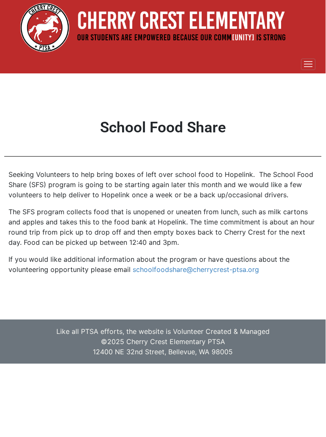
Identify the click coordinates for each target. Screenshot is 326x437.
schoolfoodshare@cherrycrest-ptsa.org (196, 269)
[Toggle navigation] (308, 64)
